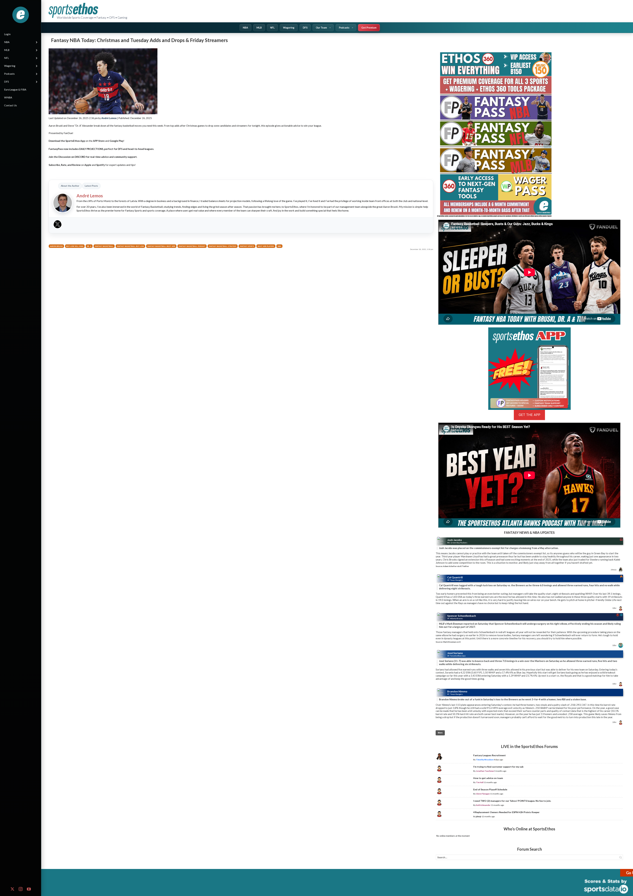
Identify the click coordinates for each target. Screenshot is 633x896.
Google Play (116, 140)
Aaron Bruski (56, 246)
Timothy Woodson (485, 759)
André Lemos (109, 118)
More (440, 733)
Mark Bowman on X (452, 642)
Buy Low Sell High (74, 246)
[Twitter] (57, 225)
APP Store (99, 140)
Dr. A (89, 246)
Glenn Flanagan (483, 793)
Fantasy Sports (247, 246)
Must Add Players (266, 246)
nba (279, 246)
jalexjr (478, 816)
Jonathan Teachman (485, 771)
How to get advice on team (488, 778)
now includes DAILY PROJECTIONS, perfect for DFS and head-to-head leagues (101, 148)
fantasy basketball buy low (130, 246)
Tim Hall (479, 782)
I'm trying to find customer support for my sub (498, 766)
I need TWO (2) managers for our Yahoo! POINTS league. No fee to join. (512, 800)
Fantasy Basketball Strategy (222, 246)
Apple (87, 164)
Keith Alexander (483, 805)
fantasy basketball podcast (192, 246)
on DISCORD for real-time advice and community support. (93, 156)
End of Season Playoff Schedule (490, 789)
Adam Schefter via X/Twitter (456, 566)
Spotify (100, 164)
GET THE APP (529, 415)
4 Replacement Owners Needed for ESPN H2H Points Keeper (506, 812)
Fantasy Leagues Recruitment (489, 755)
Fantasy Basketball (104, 246)
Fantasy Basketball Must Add (161, 246)
